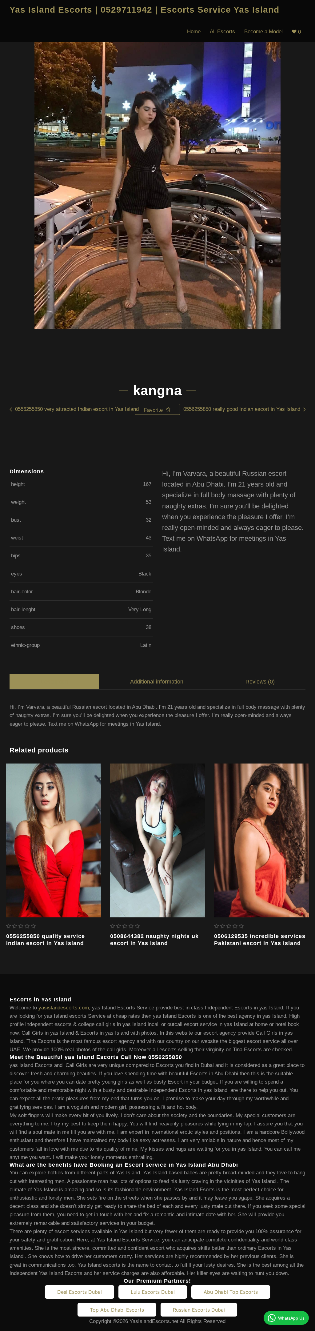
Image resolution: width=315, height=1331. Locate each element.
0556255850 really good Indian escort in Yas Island (241, 409)
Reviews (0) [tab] (260, 682)
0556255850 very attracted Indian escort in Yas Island (77, 409)
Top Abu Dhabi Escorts (117, 1310)
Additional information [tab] (156, 682)
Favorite (154, 410)
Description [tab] (54, 682)
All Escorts (222, 31)
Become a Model (263, 31)
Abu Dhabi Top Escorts (231, 1292)
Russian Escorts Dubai (199, 1310)
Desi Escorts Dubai (79, 1292)
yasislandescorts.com (63, 1008)
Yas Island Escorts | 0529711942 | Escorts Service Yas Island (144, 9)
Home (194, 31)
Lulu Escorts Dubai (153, 1292)
